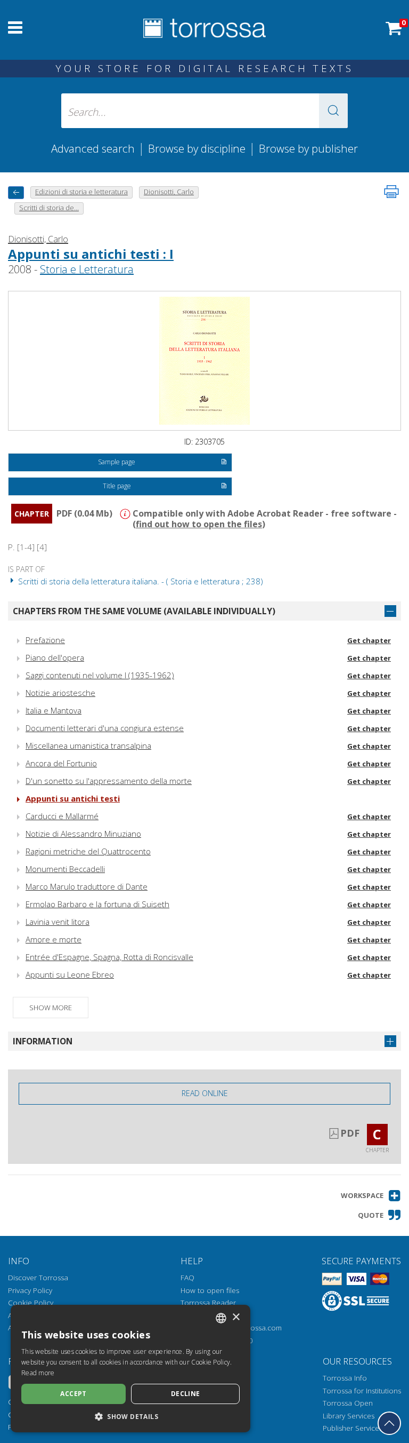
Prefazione (45, 640)
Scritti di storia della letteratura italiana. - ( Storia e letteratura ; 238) (139, 581)
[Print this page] (391, 191)
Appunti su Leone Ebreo (70, 974)
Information (42, 1041)
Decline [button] (185, 1393)
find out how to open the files (199, 524)
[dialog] (130, 1368)
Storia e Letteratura (87, 269)
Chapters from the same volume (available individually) (144, 611)
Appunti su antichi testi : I (91, 254)
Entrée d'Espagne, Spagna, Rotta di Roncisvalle (109, 957)
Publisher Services (352, 1428)
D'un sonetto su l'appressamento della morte (109, 780)
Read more (38, 1372)
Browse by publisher (308, 148)
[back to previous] (16, 192)
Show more (50, 1007)
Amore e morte (53, 939)
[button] (333, 110)
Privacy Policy (30, 1290)
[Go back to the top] (389, 1423)
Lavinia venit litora (57, 921)
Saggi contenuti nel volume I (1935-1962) (100, 675)
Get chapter (369, 640)
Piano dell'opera (55, 657)
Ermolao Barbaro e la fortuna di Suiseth (97, 904)
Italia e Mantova (53, 710)
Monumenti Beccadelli (65, 868)
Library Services (348, 1416)
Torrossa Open (348, 1403)
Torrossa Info (345, 1378)
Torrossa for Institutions (362, 1391)
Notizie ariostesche (60, 692)
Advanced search (93, 148)
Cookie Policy (30, 1302)
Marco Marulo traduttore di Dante (87, 886)
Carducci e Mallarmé (62, 816)
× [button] (236, 1317)
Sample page (116, 461)
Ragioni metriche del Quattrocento (88, 851)
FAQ (187, 1277)
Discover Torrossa (38, 1277)
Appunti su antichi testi (73, 798)
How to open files (210, 1290)
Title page (117, 485)
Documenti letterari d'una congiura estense (105, 728)
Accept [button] (73, 1393)
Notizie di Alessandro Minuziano (83, 833)
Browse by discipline (197, 148)
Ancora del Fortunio (61, 763)
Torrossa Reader (208, 1302)
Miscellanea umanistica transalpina (88, 745)
